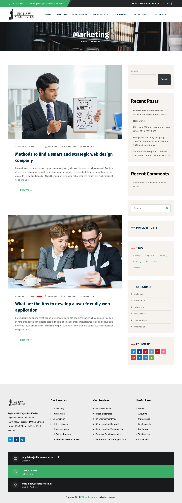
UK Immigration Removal (107, 424)
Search (134, 71)
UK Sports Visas (103, 408)
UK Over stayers (60, 424)
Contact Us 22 (145, 439)
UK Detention (59, 419)
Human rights (59, 414)
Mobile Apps (151, 261)
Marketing (88, 147)
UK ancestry (58, 408)
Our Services (144, 419)
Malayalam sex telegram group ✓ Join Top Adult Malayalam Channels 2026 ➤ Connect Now (151, 141)
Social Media (140, 313)
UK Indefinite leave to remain (66, 439)
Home (84, 41)
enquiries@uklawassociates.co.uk (40, 457)
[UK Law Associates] (21, 14)
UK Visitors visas (61, 429)
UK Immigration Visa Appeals (109, 429)
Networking (139, 307)
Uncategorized (140, 320)
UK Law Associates (89, 497)
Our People (143, 429)
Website (136, 268)
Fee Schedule (144, 424)
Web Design (139, 326)
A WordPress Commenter (145, 182)
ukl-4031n (52, 147)
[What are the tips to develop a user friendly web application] (65, 251)
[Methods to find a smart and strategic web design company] (65, 102)
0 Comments (70, 147)
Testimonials (144, 434)
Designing (163, 255)
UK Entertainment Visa (106, 419)
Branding (136, 255)
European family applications (109, 434)
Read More (26, 190)
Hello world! (139, 121)
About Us (142, 414)
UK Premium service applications (111, 439)
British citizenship (104, 414)
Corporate (149, 255)
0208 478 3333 (29, 470)
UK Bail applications (62, 434)
